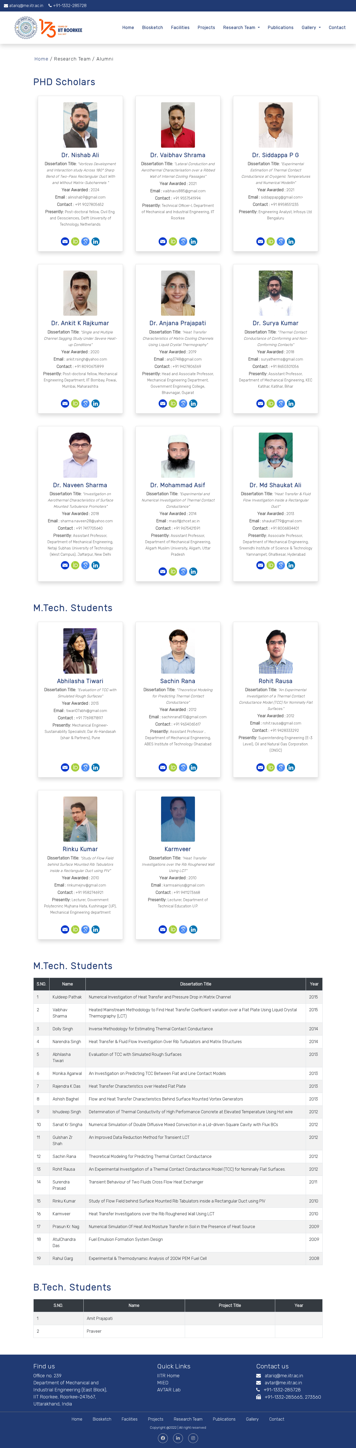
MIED (162, 1383)
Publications (281, 27)
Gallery (310, 27)
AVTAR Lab (169, 1390)
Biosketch (152, 27)
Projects (206, 27)
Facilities (180, 27)
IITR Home (168, 1376)
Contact (337, 27)
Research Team (240, 27)
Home (128, 27)
